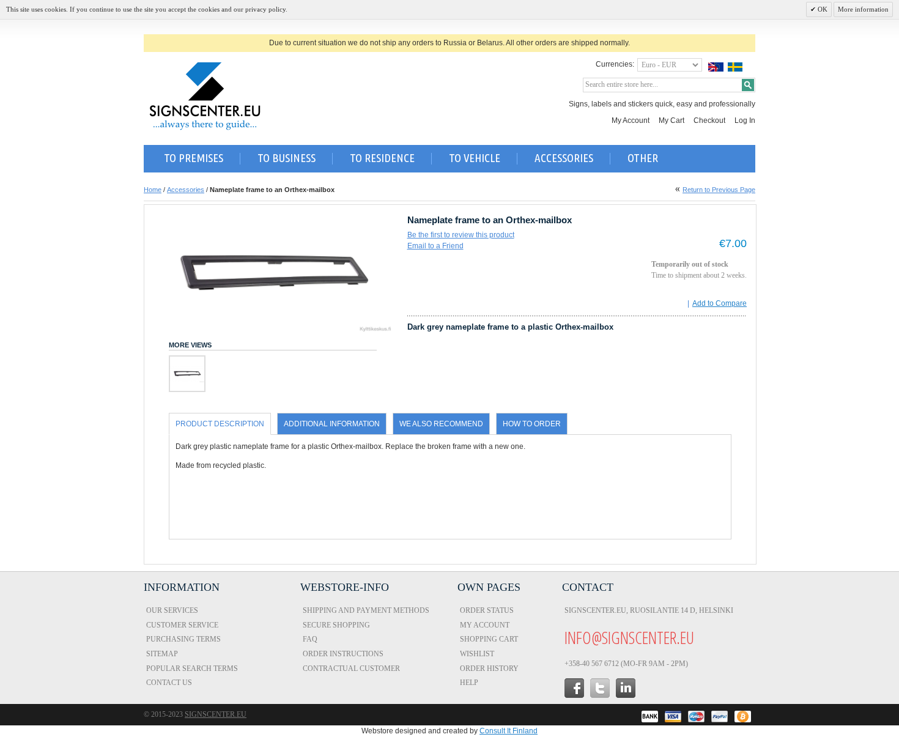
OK (821, 9)
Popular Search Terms (192, 668)
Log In (744, 120)
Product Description (220, 424)
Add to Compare (719, 303)
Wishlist (477, 654)
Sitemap (162, 654)
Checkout (709, 120)
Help (469, 682)
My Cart (671, 120)
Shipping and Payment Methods (366, 610)
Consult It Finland (508, 731)
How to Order (532, 424)
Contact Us (169, 682)
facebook (574, 688)
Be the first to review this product (460, 235)
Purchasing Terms (183, 639)
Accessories (185, 189)
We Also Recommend (441, 424)
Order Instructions (343, 654)
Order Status (487, 610)
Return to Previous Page (719, 189)
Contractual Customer (351, 668)
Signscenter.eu (215, 714)
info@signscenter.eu (629, 637)
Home (152, 189)
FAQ (310, 639)
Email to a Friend (435, 246)
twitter (600, 688)
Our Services (172, 610)
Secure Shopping (336, 625)
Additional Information (332, 424)
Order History (489, 668)
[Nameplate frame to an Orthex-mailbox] (187, 373)
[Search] (748, 85)
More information (863, 9)
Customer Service (182, 625)
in (625, 688)
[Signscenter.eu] (205, 96)
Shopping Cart (489, 639)
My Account (630, 120)
